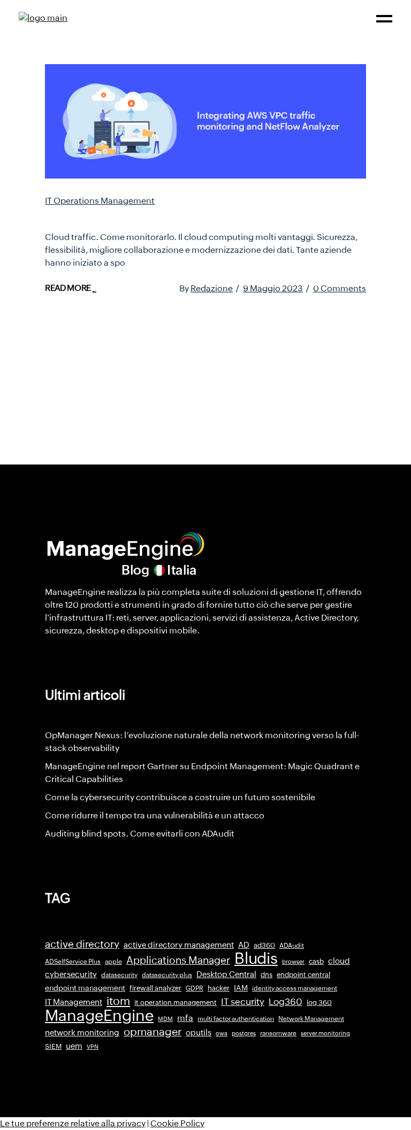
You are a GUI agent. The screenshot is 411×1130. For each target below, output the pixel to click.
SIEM (53, 1046)
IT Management (73, 1002)
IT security (242, 1001)
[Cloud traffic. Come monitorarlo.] (205, 121)
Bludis (256, 958)
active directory (82, 944)
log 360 (319, 1003)
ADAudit (291, 945)
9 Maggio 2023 (273, 288)
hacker (219, 988)
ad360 (264, 945)
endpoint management (85, 988)
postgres (244, 1033)
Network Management (311, 1019)
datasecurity (119, 975)
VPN (92, 1046)
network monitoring (82, 1032)
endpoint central (303, 975)
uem (74, 1045)
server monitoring (325, 1033)
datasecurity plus (167, 975)
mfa (185, 1018)
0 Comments (339, 288)
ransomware (278, 1033)
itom (118, 1001)
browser (293, 961)
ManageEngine (99, 1015)
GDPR (194, 988)
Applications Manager (178, 960)
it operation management (175, 1003)
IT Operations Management (100, 201)
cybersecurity (71, 974)
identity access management (294, 988)
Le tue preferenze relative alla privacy (73, 1123)
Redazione (212, 288)
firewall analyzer (155, 988)
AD (243, 945)
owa (221, 1033)
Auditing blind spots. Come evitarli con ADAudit (139, 834)
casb (316, 961)
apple (113, 961)
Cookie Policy (177, 1123)
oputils (198, 1032)
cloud (339, 960)
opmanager (152, 1032)
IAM (241, 988)
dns (266, 975)
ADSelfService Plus (73, 961)
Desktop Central (226, 974)
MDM (165, 1019)
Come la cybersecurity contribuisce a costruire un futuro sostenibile (180, 797)
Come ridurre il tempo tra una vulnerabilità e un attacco (154, 815)
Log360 (285, 1001)
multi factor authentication (235, 1019)
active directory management (179, 945)
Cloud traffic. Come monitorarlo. (145, 215)
